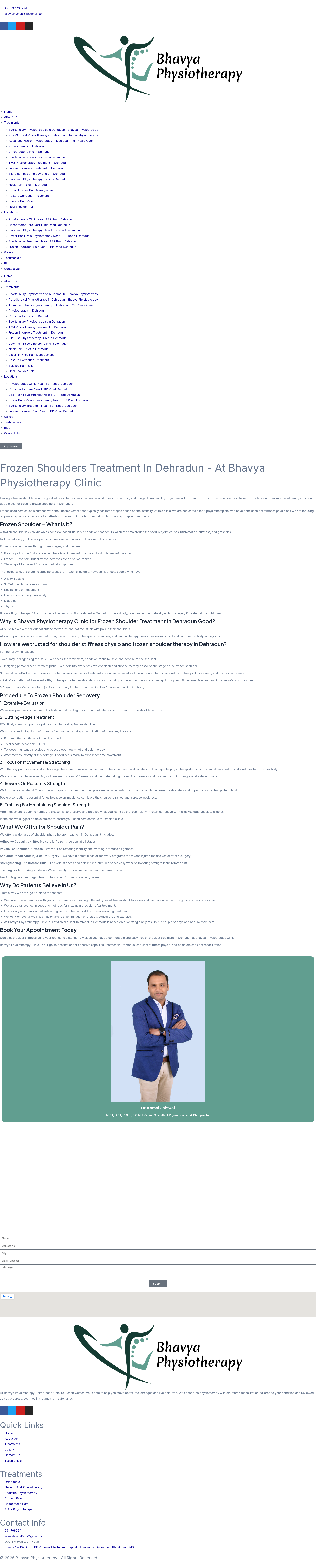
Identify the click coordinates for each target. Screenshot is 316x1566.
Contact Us (12, 268)
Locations (11, 212)
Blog (7, 263)
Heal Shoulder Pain (21, 206)
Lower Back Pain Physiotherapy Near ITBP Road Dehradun (49, 236)
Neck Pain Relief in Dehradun (28, 184)
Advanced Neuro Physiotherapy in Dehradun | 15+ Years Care (51, 140)
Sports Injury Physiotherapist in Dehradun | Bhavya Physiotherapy (53, 129)
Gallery (8, 252)
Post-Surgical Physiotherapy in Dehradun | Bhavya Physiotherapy (53, 135)
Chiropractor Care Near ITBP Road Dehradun (39, 225)
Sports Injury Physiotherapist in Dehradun (37, 157)
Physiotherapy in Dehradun (27, 146)
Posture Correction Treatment (29, 195)
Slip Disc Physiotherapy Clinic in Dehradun (37, 173)
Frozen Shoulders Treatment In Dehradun (36, 168)
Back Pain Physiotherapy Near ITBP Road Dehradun (44, 230)
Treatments (11, 122)
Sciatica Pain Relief (22, 201)
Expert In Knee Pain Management (31, 190)
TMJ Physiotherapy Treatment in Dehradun (38, 162)
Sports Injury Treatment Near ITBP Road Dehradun (43, 241)
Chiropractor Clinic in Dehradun (30, 151)
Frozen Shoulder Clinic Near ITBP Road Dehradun (42, 247)
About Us (10, 117)
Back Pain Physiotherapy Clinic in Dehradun (38, 179)
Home (8, 111)
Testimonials (12, 258)
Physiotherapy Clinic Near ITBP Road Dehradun (41, 219)
